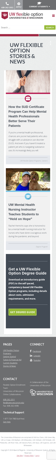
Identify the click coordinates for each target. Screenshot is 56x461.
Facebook (37, 351)
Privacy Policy (29, 455)
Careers (45, 161)
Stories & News (9, 366)
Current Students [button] (38, 6)
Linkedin (36, 356)
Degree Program (42, 247)
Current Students (10, 363)
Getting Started (9, 356)
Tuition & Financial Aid (12, 359)
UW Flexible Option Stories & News (26, 53)
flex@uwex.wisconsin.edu (13, 402)
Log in (37, 455)
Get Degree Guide (22, 312)
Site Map (20, 455)
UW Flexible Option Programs (30, 161)
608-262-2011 (7, 7)
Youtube (37, 360)
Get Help (7, 422)
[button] (53, 17)
